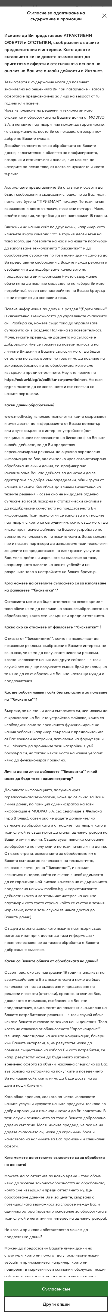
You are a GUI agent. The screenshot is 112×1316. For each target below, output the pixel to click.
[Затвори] (104, 15)
